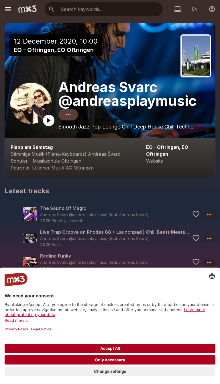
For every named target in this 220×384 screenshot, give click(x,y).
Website (154, 161)
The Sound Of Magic (63, 208)
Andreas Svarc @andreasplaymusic (127, 94)
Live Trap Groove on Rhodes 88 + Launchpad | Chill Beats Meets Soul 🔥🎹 (115, 232)
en (194, 9)
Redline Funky (55, 256)
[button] (110, 214)
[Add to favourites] (196, 214)
